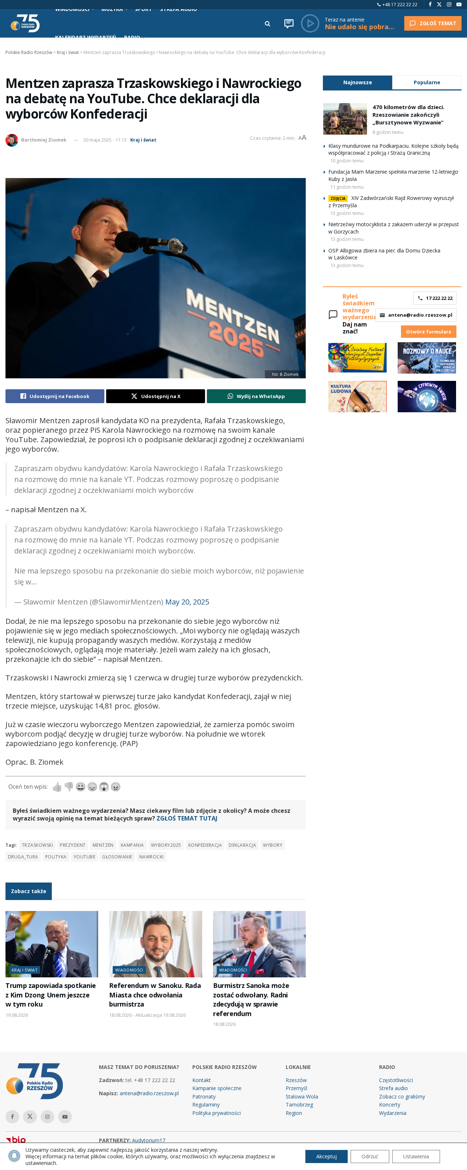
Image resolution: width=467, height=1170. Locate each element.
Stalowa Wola (302, 1096)
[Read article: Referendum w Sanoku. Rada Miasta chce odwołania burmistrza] (155, 944)
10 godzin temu (347, 160)
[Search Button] (267, 23)
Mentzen (103, 845)
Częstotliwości (396, 1080)
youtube (84, 857)
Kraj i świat (143, 139)
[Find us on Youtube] (459, 4)
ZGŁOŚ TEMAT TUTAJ (187, 818)
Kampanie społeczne (217, 1088)
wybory (272, 845)
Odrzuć (370, 1156)
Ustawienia (416, 1156)
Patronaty (204, 1096)
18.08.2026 (224, 1024)
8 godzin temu (388, 132)
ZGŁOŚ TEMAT (438, 23)
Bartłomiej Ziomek (43, 139)
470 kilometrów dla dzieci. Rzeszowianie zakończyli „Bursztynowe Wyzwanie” (408, 114)
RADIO (132, 37)
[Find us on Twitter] (439, 4)
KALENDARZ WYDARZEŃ (85, 37)
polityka (56, 857)
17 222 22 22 (439, 298)
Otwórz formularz (428, 331)
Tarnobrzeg (299, 1104)
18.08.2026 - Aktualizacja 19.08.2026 (147, 1015)
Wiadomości (129, 970)
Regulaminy (206, 1104)
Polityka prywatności (216, 1112)
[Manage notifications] (14, 1156)
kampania (132, 845)
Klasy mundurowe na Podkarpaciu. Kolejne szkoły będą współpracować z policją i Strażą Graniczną (393, 149)
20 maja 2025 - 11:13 (105, 139)
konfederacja (205, 845)
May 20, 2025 (187, 602)
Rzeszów (296, 1080)
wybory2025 (166, 845)
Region (294, 1112)
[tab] (357, 82)
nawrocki (151, 857)
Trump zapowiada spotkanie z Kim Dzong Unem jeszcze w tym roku (50, 994)
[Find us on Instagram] (449, 4)
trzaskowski (37, 845)
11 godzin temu (347, 187)
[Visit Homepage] (25, 23)
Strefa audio (393, 1088)
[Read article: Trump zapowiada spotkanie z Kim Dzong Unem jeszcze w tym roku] (51, 944)
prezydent (72, 845)
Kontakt (201, 1080)
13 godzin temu (347, 213)
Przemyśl (296, 1088)
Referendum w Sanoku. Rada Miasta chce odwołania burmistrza (155, 994)
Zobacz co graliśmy (402, 1096)
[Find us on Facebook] (430, 4)
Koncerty (389, 1104)
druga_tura (23, 857)
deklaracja (242, 845)
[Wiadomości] (289, 23)
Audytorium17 (148, 1140)
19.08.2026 (16, 1015)
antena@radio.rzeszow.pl (420, 315)
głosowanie (117, 857)
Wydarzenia (392, 1112)
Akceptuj (326, 1156)
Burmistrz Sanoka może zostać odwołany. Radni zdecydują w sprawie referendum (251, 999)
